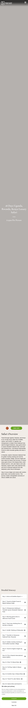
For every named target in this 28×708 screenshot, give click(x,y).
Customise (14, 702)
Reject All (14, 705)
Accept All (14, 698)
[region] (14, 696)
